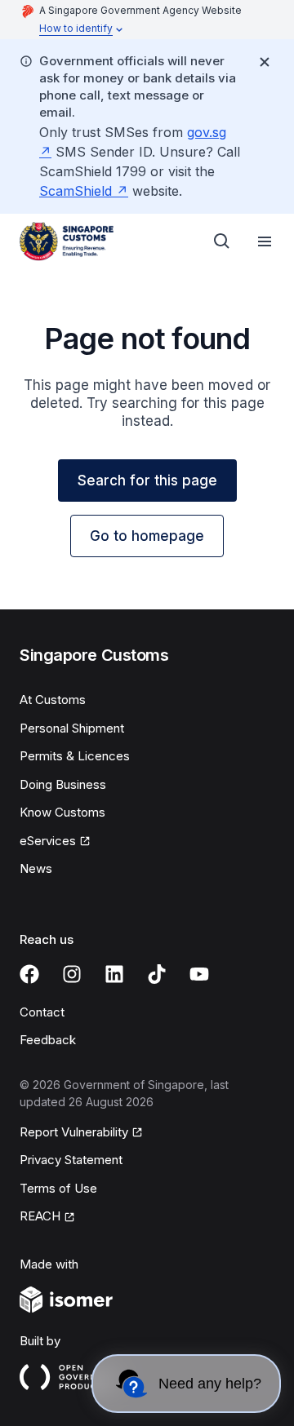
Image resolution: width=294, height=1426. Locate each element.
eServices (48, 840)
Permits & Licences (75, 756)
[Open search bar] (222, 241)
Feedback (48, 1039)
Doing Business (63, 784)
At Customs (53, 699)
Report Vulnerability (74, 1132)
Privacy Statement (71, 1159)
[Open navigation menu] (264, 241)
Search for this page (147, 480)
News (36, 868)
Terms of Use (58, 1188)
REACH (40, 1216)
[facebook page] (29, 974)
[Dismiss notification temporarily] (264, 62)
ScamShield (75, 191)
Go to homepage (147, 536)
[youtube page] (199, 974)
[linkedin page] (114, 974)
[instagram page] (72, 974)
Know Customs (62, 812)
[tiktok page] (157, 974)
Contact (42, 1012)
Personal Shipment (72, 728)
